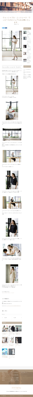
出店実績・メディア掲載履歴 (27, 74)
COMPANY (3, 377)
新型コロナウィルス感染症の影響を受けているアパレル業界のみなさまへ (27, 77)
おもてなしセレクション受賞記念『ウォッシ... (5, 333)
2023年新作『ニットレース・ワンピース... (18, 345)
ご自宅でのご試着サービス (23, 372)
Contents (18, 24)
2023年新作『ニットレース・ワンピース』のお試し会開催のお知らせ (29, 48)
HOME (3, 372)
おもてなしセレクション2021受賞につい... (11, 345)
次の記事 (15, 317)
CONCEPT (3, 373)
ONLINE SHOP (4, 376)
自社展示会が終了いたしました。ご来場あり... (11, 333)
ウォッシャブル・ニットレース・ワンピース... (11, 357)
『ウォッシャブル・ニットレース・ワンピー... (5, 345)
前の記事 (5, 317)
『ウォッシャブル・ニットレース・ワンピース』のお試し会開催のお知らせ (29, 55)
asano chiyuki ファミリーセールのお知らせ (29, 61)
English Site (3, 380)
